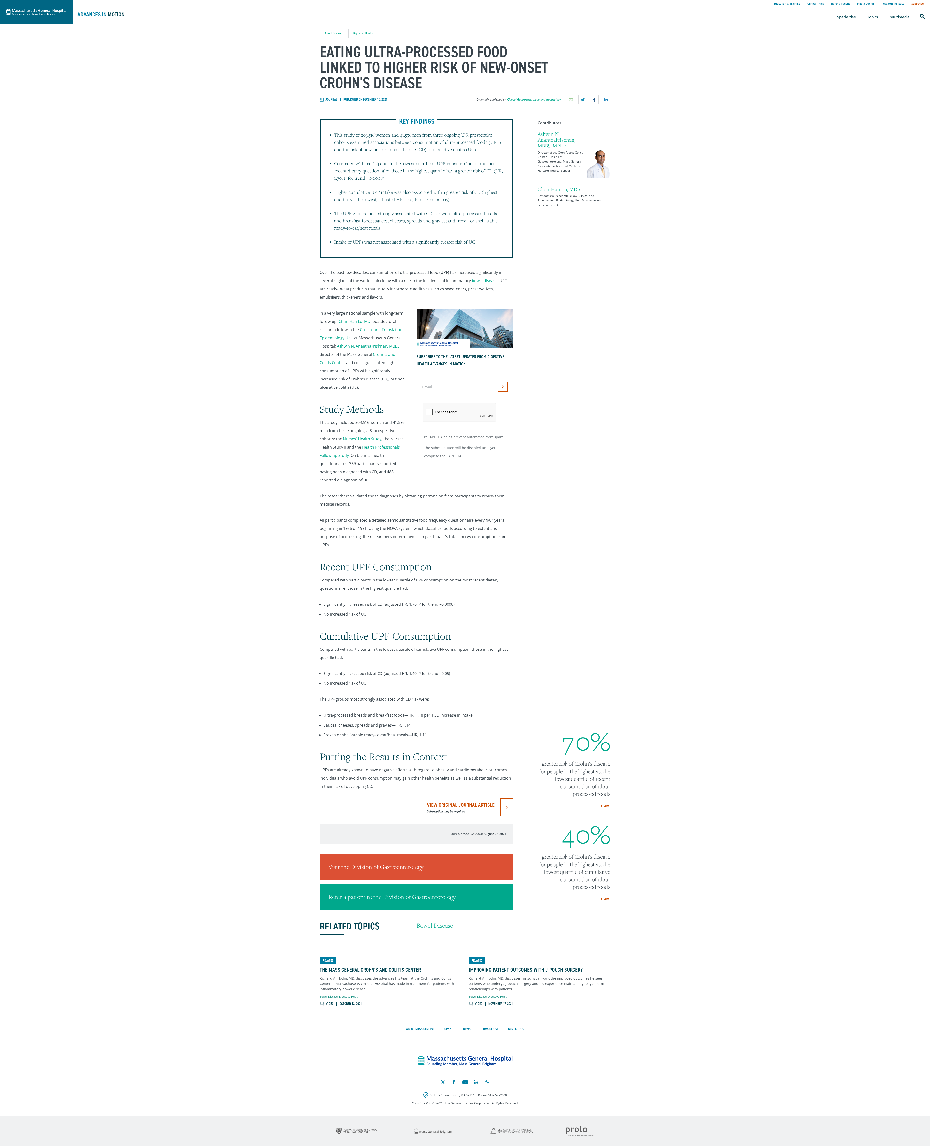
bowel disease (484, 280)
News (467, 1029)
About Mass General (420, 1029)
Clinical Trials (815, 3)
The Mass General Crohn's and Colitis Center (370, 970)
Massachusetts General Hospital (29, 2)
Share (605, 805)
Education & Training (787, 3)
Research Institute (893, 3)
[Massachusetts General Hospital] (465, 1061)
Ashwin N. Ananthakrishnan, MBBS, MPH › (557, 140)
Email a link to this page (571, 99)
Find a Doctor (865, 3)
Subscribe (917, 3)
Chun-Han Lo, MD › (559, 189)
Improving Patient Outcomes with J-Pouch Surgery (526, 970)
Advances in (101, 14)
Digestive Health (363, 33)
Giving (448, 1029)
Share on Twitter (582, 99)
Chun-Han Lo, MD (355, 321)
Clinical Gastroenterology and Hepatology (534, 99)
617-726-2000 (497, 1095)
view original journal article (461, 807)
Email (427, 387)
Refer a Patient (840, 3)
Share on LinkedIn (606, 99)
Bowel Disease (333, 33)
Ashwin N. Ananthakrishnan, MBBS (368, 346)
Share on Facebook (594, 99)
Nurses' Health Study (362, 438)
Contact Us (516, 1029)
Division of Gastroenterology (387, 867)
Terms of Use (489, 1029)
